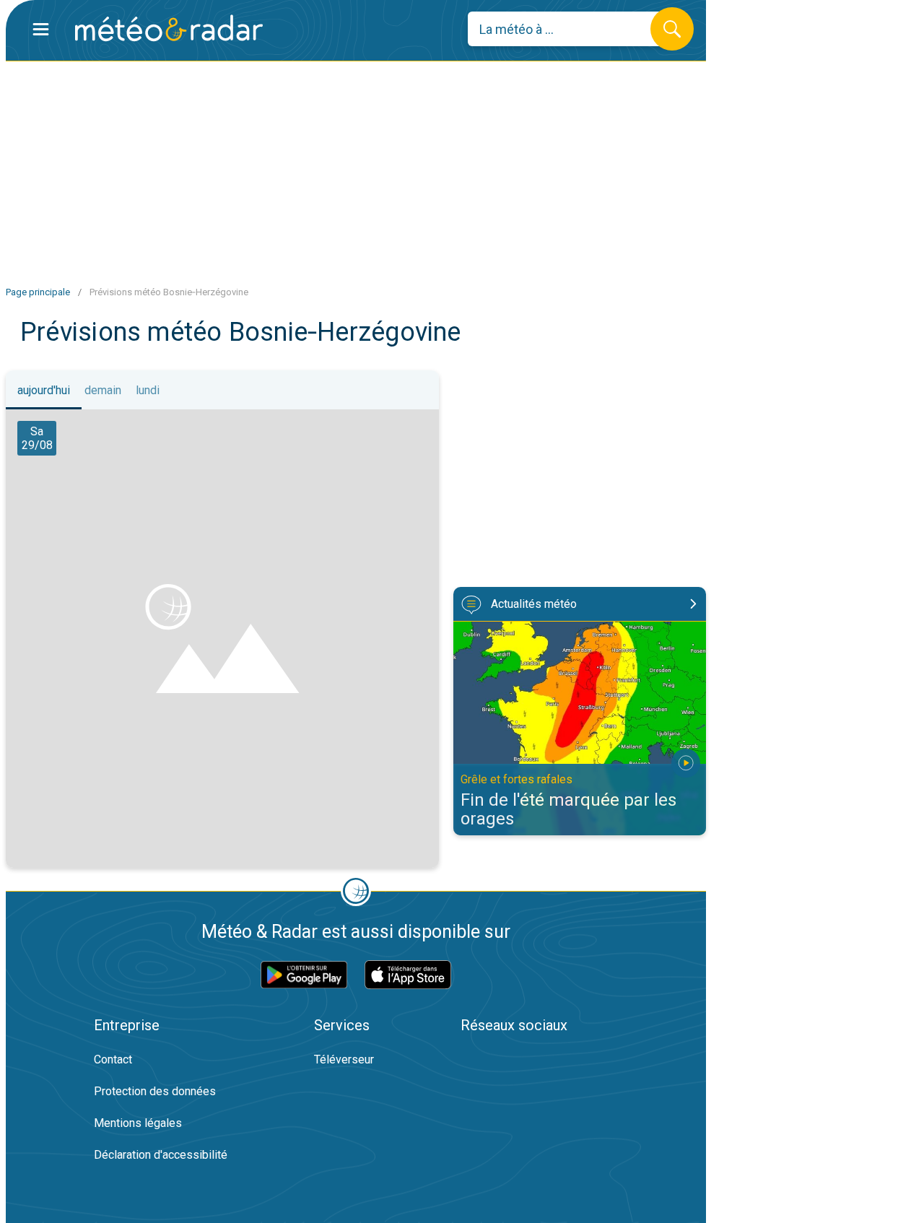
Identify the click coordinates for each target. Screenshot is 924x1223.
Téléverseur (344, 1059)
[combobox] (570, 29)
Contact (113, 1059)
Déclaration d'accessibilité (160, 1155)
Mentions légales (138, 1123)
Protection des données (155, 1091)
